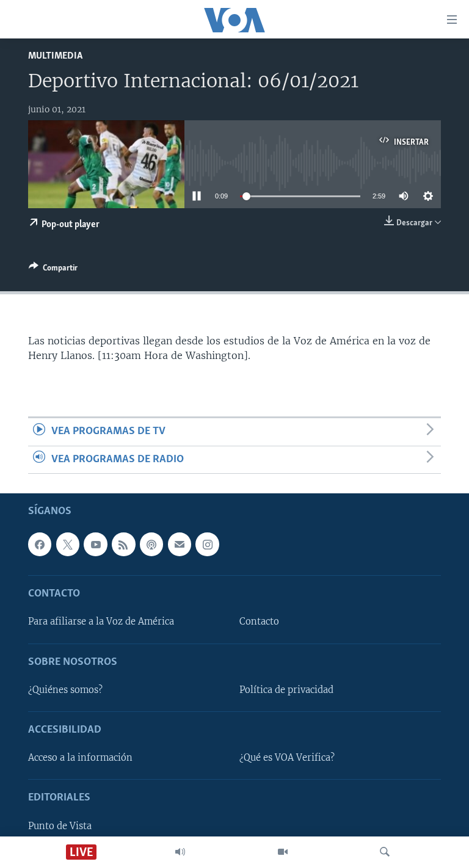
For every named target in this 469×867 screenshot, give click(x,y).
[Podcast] (151, 544)
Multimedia (55, 56)
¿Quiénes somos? (65, 689)
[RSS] (123, 544)
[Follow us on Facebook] (39, 544)
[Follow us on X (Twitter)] (67, 544)
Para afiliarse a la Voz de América (101, 621)
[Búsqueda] (384, 851)
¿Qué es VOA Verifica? (287, 757)
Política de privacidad (286, 689)
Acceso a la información (80, 757)
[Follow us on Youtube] (95, 544)
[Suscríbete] (179, 544)
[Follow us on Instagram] (207, 544)
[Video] (282, 851)
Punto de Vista (60, 826)
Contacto (259, 621)
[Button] (53, 269)
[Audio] (180, 851)
